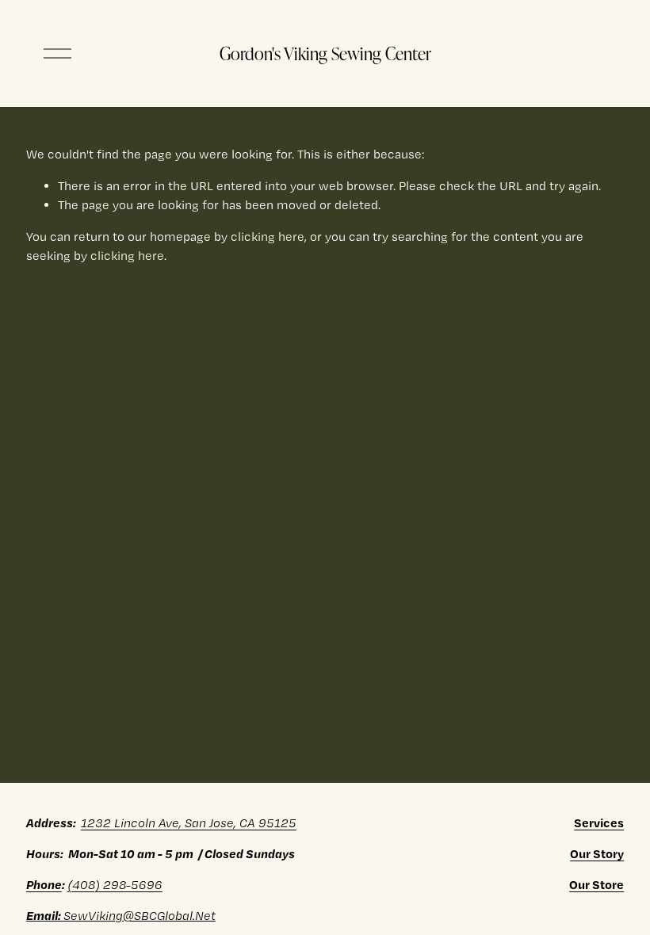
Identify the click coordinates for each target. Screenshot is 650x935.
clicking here (267, 236)
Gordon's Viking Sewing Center (325, 53)
